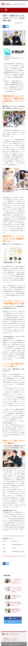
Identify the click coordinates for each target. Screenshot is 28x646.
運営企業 (14, 640)
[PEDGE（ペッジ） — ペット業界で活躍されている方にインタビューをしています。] (14, 4)
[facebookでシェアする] (4, 26)
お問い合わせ (7, 640)
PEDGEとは (7, 638)
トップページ (15, 638)
